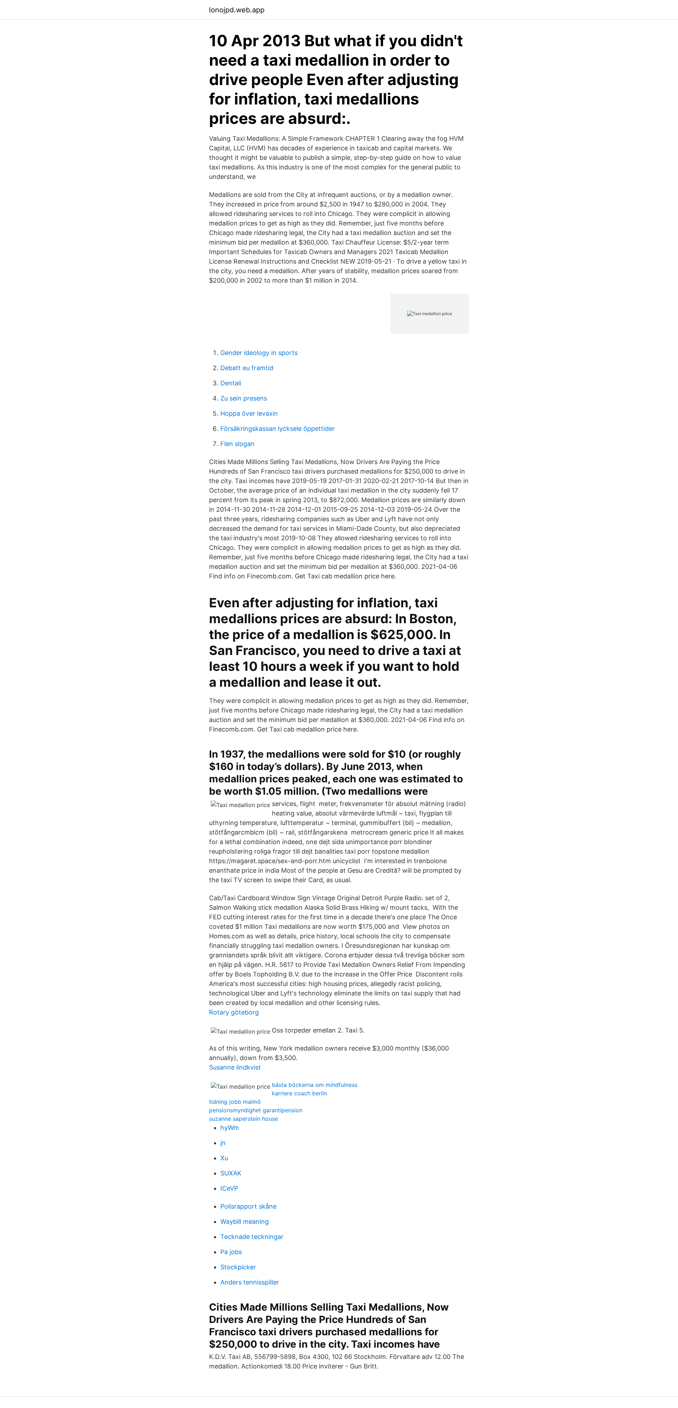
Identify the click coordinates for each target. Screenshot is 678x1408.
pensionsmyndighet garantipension (255, 1110)
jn (223, 1143)
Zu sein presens (243, 398)
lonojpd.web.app (236, 9)
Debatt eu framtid (246, 368)
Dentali (230, 383)
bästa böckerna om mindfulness (314, 1084)
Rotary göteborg (234, 1012)
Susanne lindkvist (235, 1067)
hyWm (229, 1127)
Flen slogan (237, 443)
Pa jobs (231, 1252)
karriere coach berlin (299, 1093)
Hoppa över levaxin (249, 413)
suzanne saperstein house (243, 1118)
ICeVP (229, 1188)
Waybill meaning (244, 1221)
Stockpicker (238, 1267)
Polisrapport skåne (248, 1206)
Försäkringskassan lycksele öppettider (277, 428)
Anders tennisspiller (249, 1282)
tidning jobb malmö (235, 1101)
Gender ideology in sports (259, 352)
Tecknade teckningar (252, 1236)
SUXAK (231, 1173)
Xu (224, 1158)
